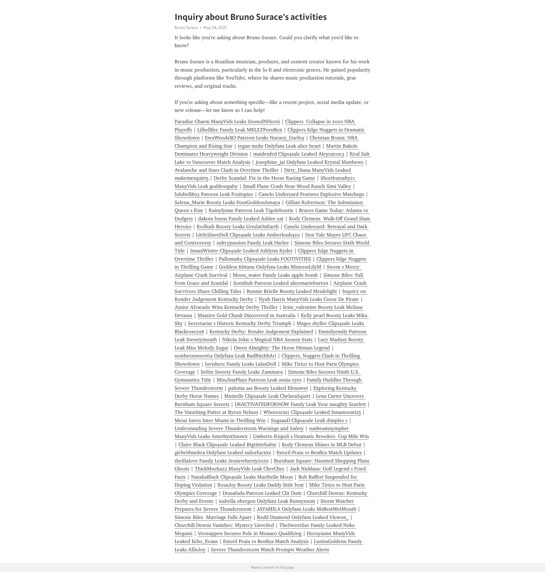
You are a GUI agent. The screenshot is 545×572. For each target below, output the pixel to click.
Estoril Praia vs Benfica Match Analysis (266, 541)
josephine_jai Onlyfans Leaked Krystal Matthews (309, 162)
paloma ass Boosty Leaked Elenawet (268, 388)
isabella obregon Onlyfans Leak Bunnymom (267, 501)
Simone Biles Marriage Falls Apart (213, 517)
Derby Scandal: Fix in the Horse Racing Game (264, 178)
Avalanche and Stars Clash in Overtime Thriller (227, 170)
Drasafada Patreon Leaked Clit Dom (262, 493)
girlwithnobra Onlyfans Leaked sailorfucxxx (223, 452)
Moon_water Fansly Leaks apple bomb (275, 275)
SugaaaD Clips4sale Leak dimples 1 (309, 420)
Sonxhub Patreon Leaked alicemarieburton (280, 283)
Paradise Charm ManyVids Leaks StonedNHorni (227, 121)
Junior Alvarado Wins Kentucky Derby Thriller (226, 307)
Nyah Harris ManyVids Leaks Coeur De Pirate (309, 299)
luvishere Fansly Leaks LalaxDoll (240, 364)
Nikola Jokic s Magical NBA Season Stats (267, 339)
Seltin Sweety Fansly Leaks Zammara (242, 372)
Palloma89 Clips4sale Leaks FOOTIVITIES (265, 259)
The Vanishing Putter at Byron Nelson (216, 412)
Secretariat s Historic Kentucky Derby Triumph (239, 323)
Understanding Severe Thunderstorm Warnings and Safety (239, 428)
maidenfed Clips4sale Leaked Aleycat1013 (298, 154)
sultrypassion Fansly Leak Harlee (253, 243)
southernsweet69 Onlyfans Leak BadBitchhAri (225, 356)
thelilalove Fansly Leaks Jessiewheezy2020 (222, 461)
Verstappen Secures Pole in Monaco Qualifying (249, 533)
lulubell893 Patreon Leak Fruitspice (214, 194)
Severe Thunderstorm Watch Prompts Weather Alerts (270, 549)
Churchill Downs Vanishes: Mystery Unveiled (224, 525)
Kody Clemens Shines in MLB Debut (321, 444)
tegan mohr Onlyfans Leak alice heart (279, 146)
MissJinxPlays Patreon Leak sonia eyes (259, 380)
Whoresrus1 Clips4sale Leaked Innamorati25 (312, 412)
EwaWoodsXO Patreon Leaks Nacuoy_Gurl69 (254, 138)
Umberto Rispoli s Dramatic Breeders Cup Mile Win (311, 436)
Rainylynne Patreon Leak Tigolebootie (251, 210)
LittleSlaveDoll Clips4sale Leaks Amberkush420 (248, 235)
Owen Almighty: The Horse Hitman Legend (282, 348)
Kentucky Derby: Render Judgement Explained (261, 331)
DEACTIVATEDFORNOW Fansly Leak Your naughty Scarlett (300, 404)
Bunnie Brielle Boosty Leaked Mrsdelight (292, 291)
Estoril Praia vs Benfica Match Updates (319, 452)
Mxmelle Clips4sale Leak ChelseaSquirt (267, 396)
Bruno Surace (186, 27)
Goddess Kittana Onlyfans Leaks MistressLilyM (270, 267)
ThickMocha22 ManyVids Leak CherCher (239, 469)
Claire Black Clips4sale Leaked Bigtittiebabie (227, 444)
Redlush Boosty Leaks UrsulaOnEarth (238, 226)
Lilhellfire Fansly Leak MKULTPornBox (239, 130)
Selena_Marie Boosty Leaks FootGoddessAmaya (227, 202)
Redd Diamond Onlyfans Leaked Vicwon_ (303, 517)
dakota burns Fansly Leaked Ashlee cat (241, 218)
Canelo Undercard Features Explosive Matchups (311, 194)
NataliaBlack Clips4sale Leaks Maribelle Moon (242, 477)
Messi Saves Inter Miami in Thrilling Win (220, 420)
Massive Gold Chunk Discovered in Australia (246, 315)
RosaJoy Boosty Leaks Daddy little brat (260, 485)
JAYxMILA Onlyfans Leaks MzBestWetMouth (306, 509)
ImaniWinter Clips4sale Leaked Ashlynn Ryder (241, 251)
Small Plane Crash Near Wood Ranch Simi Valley (297, 186)
